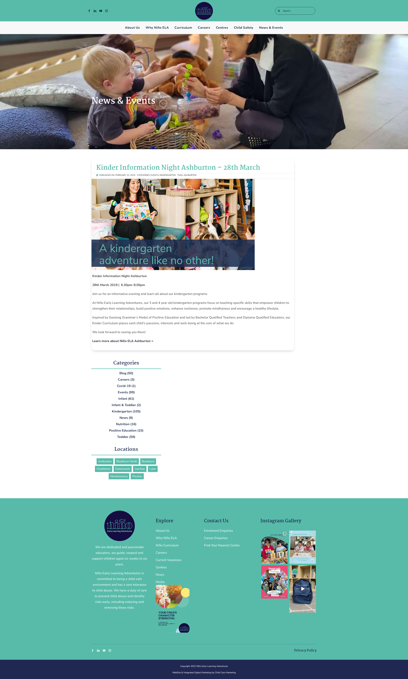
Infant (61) (126, 399)
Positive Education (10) (126, 430)
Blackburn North (126, 461)
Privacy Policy (305, 650)
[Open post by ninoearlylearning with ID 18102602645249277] (302, 547)
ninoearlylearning (274, 533)
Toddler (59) (126, 437)
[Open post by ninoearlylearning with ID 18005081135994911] (274, 547)
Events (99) (126, 392)
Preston (137, 476)
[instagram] (106, 11)
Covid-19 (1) (126, 386)
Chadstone (104, 469)
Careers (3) (126, 379)
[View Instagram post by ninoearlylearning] (284, 561)
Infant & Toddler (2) (126, 405)
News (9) (126, 418)
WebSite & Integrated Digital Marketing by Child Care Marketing (204, 672)
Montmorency (119, 476)
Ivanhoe (140, 469)
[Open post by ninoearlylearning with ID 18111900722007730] (302, 589)
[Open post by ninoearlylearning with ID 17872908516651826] (274, 581)
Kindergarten (168, 175)
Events (155, 175)
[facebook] (89, 11)
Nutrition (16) (126, 424)
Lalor (152, 469)
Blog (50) (126, 373)
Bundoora (148, 461)
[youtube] (100, 11)
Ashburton (190, 175)
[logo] (204, 3)
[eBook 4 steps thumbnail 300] (172, 586)
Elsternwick (122, 469)
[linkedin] (95, 11)
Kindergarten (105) (126, 411)
